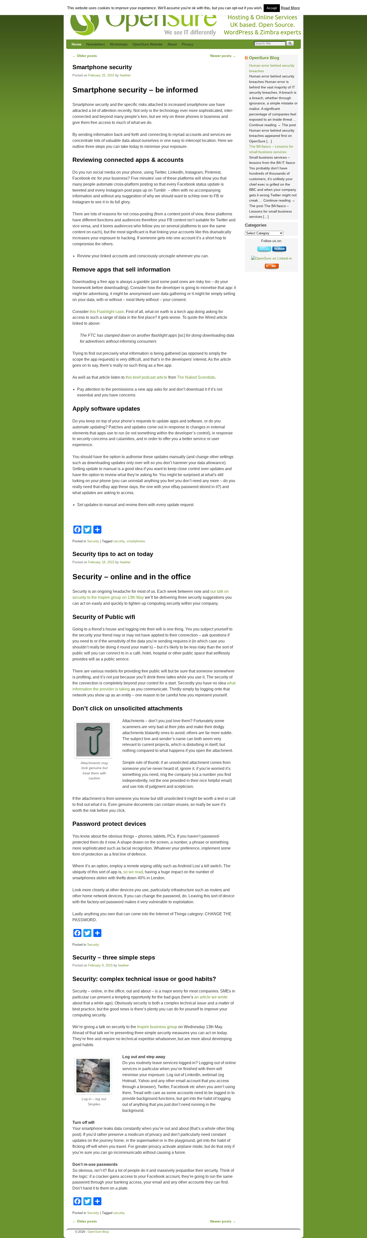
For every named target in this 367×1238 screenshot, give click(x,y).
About (172, 44)
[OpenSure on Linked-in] (271, 258)
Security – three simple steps (113, 957)
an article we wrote (210, 997)
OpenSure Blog (264, 57)
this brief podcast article (146, 377)
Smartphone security (102, 67)
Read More (290, 8)
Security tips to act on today (112, 554)
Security (93, 541)
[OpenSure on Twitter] (264, 252)
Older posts (84, 56)
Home (76, 44)
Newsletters (95, 44)
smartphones (136, 541)
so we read (133, 872)
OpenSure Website (148, 44)
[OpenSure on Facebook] (279, 252)
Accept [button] (272, 8)
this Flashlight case (107, 312)
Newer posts (223, 56)
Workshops (119, 44)
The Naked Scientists (196, 377)
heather (125, 75)
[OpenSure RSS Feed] (271, 269)
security (119, 541)
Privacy (187, 44)
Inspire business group (157, 1027)
